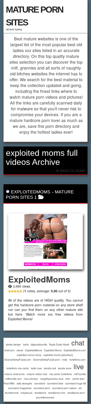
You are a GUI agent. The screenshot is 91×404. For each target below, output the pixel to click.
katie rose (36, 368)
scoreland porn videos (64, 388)
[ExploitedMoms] (45, 241)
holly (64, 359)
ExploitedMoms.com (75, 350)
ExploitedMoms (30, 191)
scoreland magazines (20, 388)
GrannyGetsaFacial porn (46, 359)
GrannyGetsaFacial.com (17, 359)
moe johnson (31, 378)
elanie (20, 350)
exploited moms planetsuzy (58, 355)
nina (67, 378)
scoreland (39, 383)
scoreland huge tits (75, 383)
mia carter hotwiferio (60, 374)
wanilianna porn (76, 392)
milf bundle (80, 374)
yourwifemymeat (45, 397)
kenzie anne (64, 368)
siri (80, 388)
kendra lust (50, 368)
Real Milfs (9, 383)
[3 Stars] (15, 291)
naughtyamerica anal (51, 378)
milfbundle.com (13, 378)
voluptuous (26, 392)
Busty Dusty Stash (59, 344)
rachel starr (78, 378)
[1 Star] (9, 291)
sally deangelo (24, 383)
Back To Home (72, 171)
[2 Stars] (12, 291)
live (79, 366)
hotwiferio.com (77, 359)
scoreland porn (42, 388)
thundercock (11, 392)
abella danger (13, 344)
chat (77, 342)
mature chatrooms (14, 374)
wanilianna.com (56, 392)
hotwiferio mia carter (17, 368)
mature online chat (37, 374)
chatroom (9, 350)
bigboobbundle (39, 344)
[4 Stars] (18, 291)
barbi (26, 344)
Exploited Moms (53, 350)
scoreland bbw (55, 383)
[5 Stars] (20, 291)
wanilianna (40, 392)
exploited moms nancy (29, 355)
